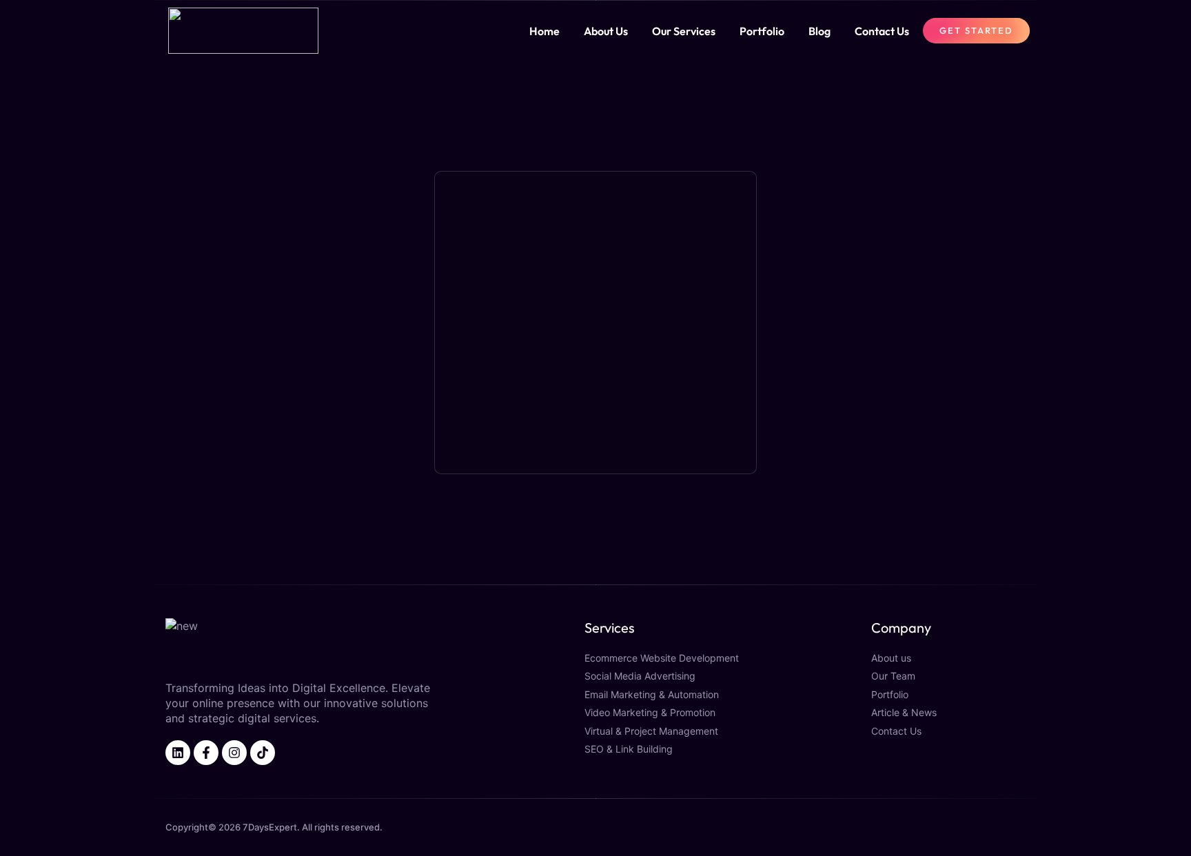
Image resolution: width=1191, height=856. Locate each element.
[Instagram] (234, 752)
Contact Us (882, 31)
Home (544, 31)
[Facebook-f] (206, 752)
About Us (606, 31)
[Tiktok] (262, 752)
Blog (819, 31)
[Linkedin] (177, 752)
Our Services (683, 31)
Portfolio (762, 31)
